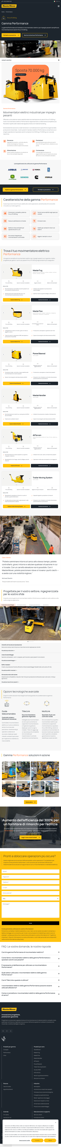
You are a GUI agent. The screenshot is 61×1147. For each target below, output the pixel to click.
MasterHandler (38, 1058)
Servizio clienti (38, 1115)
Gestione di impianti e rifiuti (41, 1101)
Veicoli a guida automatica (41, 1075)
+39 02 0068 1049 (7, 1)
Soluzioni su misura (39, 1078)
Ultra (4, 1055)
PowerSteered (38, 1064)
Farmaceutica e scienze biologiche (43, 1092)
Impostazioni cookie (24, 1140)
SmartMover (37, 1049)
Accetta (37, 1140)
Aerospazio (37, 1086)
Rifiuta (50, 1140)
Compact (5, 1049)
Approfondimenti (8, 1089)
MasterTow (37, 1055)
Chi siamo (6, 1115)
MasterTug (37, 1052)
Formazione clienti (39, 1117)
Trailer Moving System (40, 1067)
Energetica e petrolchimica (41, 1095)
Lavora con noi (7, 1117)
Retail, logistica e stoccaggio (42, 1098)
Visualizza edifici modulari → (9, 670)
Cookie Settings (5, 1145)
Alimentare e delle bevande (41, 1104)
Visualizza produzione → (8, 650)
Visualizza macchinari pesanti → (10, 682)
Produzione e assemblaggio (41, 1106)
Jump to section (6, 60)
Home (3, 12)
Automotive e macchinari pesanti (43, 1089)
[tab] (8, 605)
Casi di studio (7, 1086)
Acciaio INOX (37, 1070)
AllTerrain (36, 1061)
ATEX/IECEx (37, 1072)
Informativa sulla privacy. (16, 939)
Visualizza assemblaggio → (9, 660)
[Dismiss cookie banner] (55, 1123)
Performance (6, 1052)
